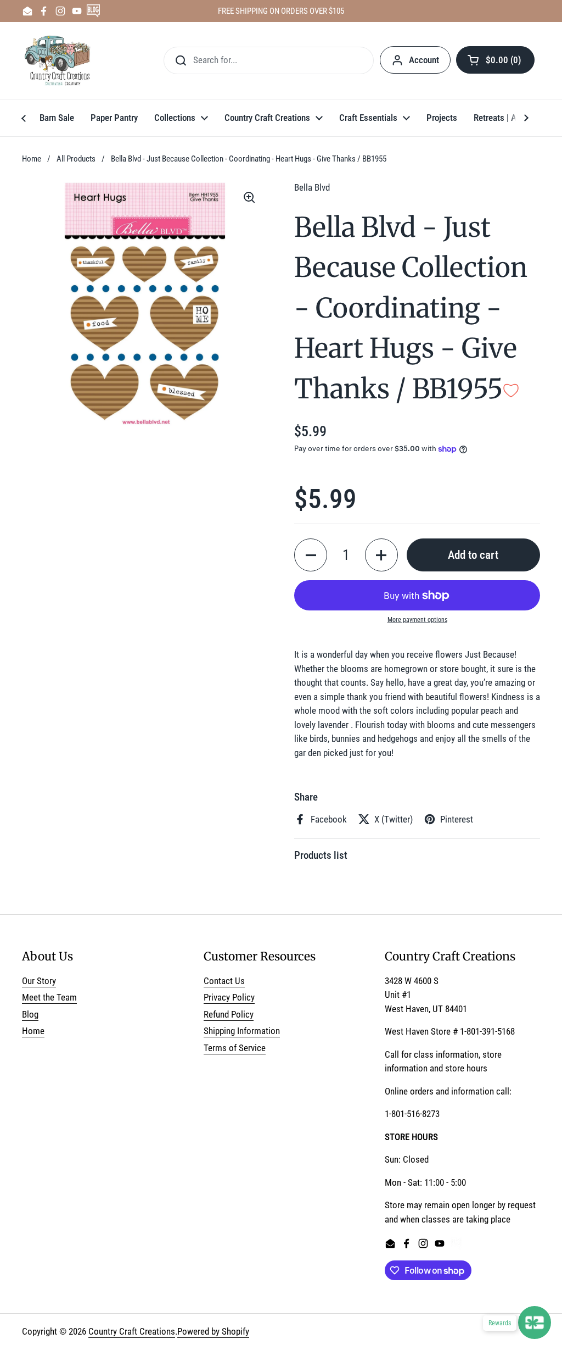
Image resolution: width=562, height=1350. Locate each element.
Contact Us (224, 980)
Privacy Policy (229, 997)
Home (31, 159)
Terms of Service (235, 1047)
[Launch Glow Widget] (534, 1322)
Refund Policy (229, 1014)
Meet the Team (49, 997)
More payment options (417, 620)
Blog (30, 1014)
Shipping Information (242, 1030)
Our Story (39, 980)
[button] (495, 60)
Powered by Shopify (213, 1331)
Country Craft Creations (131, 1331)
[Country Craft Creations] (59, 60)
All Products (76, 159)
